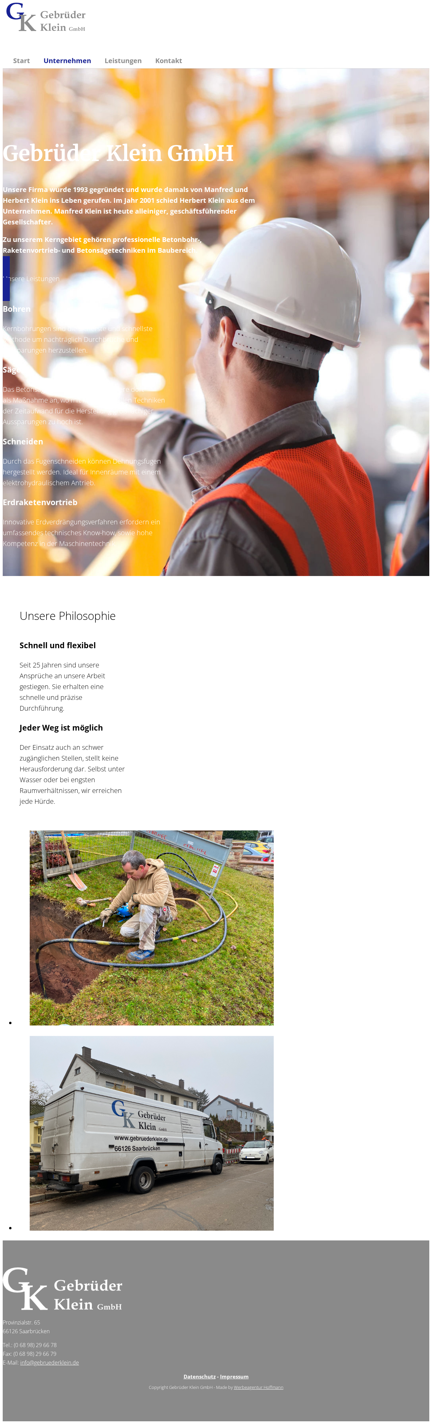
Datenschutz (200, 1376)
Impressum (234, 1376)
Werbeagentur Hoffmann (259, 1387)
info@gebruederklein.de (49, 1362)
